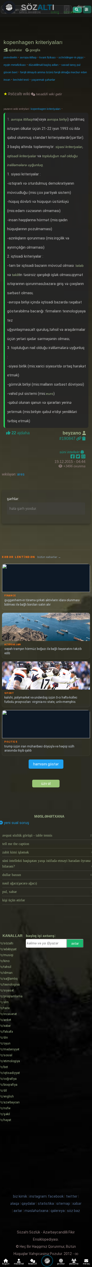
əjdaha (20, 433)
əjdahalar (16, 50)
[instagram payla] (78, 456)
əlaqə (14, 1203)
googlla (34, 50)
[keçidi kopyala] (83, 438)
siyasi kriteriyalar (68, 147)
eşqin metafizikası (15, 64)
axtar (75, 943)
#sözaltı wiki (19, 94)
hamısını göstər (46, 764)
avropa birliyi (57, 119)
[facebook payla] (73, 456)
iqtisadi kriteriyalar (21, 156)
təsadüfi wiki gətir (48, 94)
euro (49, 394)
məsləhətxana (49, 816)
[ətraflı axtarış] (87, 9)
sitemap (63, 1203)
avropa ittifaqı (28, 57)
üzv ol (46, 784)
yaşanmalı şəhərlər (43, 79)
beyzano (72, 433)
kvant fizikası (47, 57)
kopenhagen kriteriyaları (33, 42)
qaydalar (28, 1203)
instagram (38, 1196)
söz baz (73, 1211)
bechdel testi (21, 79)
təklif (15, 275)
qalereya (58, 1211)
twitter (71, 1196)
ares (20, 474)
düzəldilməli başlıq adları (44, 64)
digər (81, 6)
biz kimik (20, 1196)
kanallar (12, 936)
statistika (46, 1203)
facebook (56, 1196)
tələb (80, 265)
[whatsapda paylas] (83, 456)
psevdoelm (10, 57)
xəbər (77, 1203)
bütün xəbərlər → (49, 557)
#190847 (67, 438)
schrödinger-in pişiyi (71, 57)
